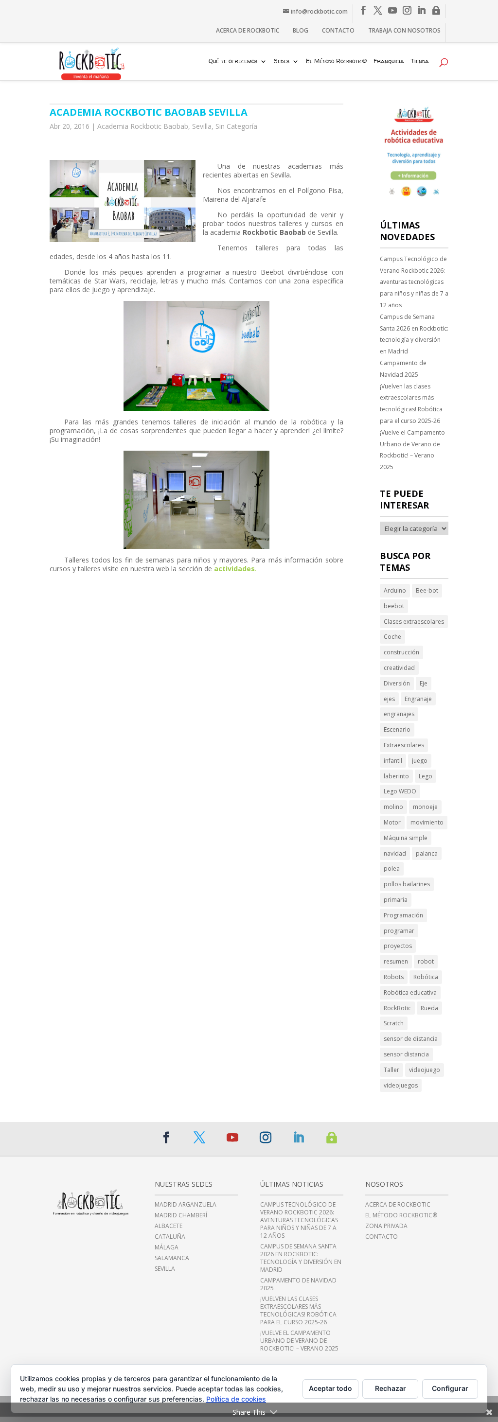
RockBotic (397, 1008)
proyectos (398, 946)
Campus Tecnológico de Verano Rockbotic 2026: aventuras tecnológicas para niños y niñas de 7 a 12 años (414, 282)
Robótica (425, 977)
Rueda (429, 1008)
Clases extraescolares (414, 621)
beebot (394, 606)
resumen (396, 961)
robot (426, 961)
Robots (394, 977)
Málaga (166, 1247)
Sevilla (202, 126)
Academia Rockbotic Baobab (142, 126)
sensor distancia (406, 1054)
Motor (392, 822)
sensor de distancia (411, 1039)
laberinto (396, 776)
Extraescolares (404, 745)
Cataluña (170, 1237)
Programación (403, 915)
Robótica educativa (410, 992)
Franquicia (389, 61)
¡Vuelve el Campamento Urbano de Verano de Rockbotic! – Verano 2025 (412, 449)
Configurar (450, 1388)
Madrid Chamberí (181, 1215)
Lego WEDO (400, 791)
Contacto (338, 30)
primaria (396, 899)
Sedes (281, 61)
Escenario (397, 729)
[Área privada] (436, 10)
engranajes (399, 714)
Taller (391, 1070)
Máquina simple (405, 838)
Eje (423, 683)
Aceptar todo (330, 1388)
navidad (395, 853)
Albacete (168, 1226)
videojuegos (401, 1085)
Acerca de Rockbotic (247, 30)
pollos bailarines (407, 884)
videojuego (424, 1070)
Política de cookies (236, 1399)
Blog (300, 30)
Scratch (394, 1023)
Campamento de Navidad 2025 (403, 369)
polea (392, 868)
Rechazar (390, 1388)
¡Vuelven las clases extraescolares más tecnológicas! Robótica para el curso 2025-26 (411, 403)
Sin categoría (236, 126)
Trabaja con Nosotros (404, 30)
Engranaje (418, 699)
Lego (425, 776)
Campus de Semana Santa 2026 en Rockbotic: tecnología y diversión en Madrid (414, 334)
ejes (389, 699)
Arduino (395, 590)
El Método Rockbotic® (336, 61)
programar (399, 931)
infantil (393, 760)
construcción (401, 652)
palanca (427, 853)
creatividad (399, 668)
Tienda (420, 61)
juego (419, 760)
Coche (392, 636)
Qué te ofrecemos (233, 61)
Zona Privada (386, 1226)
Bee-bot (427, 590)
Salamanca (172, 1258)
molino (393, 807)
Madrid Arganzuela (185, 1205)
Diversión (397, 683)
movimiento (427, 822)
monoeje (425, 807)
